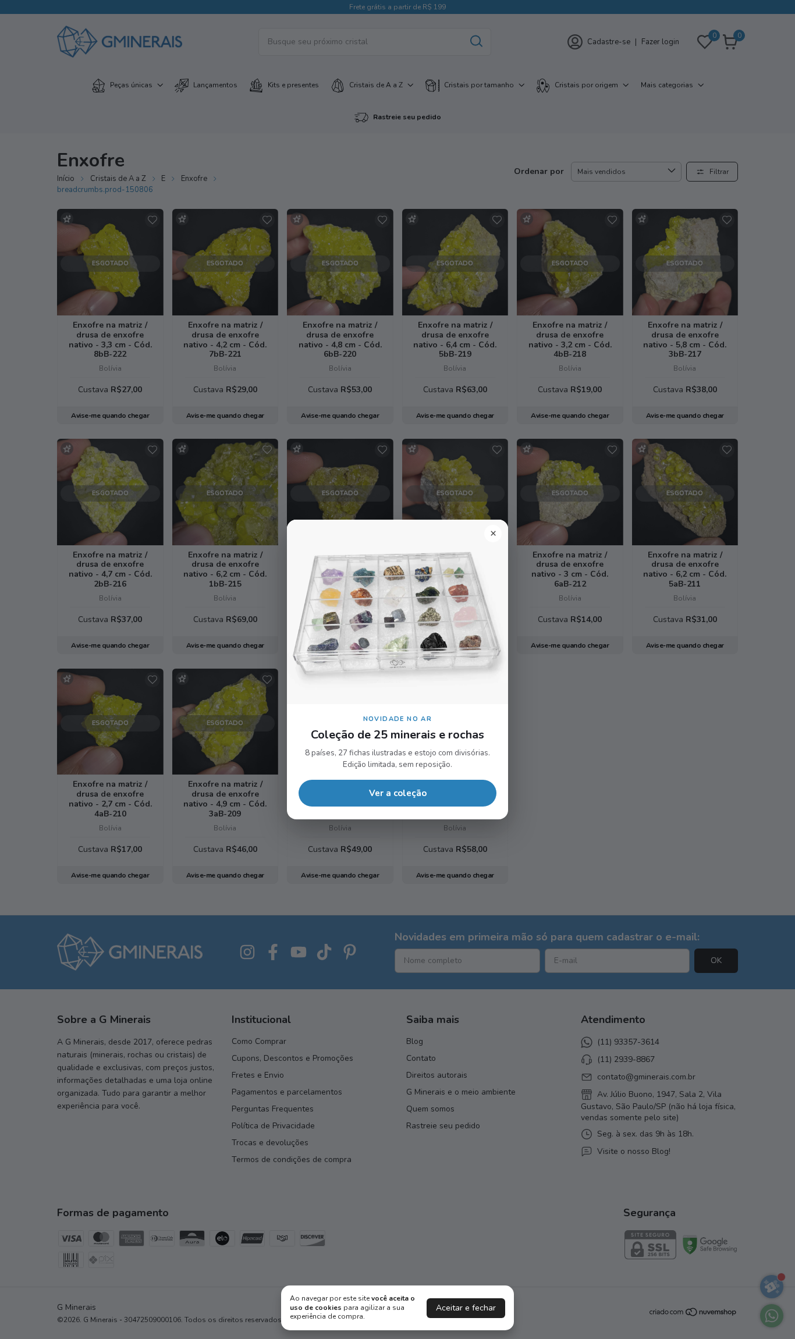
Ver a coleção (398, 793)
